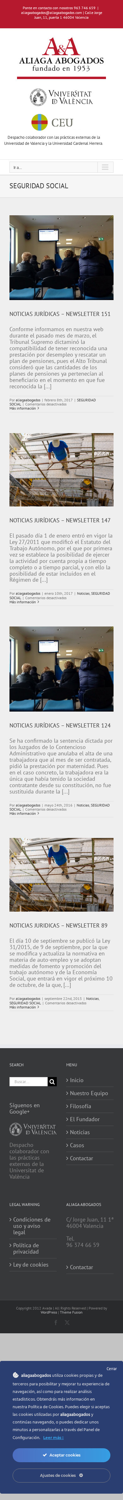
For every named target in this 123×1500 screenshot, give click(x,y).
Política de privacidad (26, 1248)
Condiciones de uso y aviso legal (31, 1225)
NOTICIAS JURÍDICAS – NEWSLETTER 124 (60, 725)
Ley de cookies (31, 1265)
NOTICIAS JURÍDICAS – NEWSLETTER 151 (60, 314)
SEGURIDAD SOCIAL (25, 1003)
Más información (22, 408)
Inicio (77, 1080)
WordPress (49, 1312)
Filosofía (80, 1106)
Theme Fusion (71, 1312)
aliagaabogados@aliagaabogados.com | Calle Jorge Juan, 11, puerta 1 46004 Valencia (61, 15)
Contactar (81, 1158)
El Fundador (85, 1119)
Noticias (83, 593)
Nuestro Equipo (89, 1093)
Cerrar (112, 1368)
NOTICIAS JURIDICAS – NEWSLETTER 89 (58, 925)
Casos (77, 1145)
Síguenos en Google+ (24, 1108)
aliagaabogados (28, 400)
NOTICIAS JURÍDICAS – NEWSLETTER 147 (60, 520)
